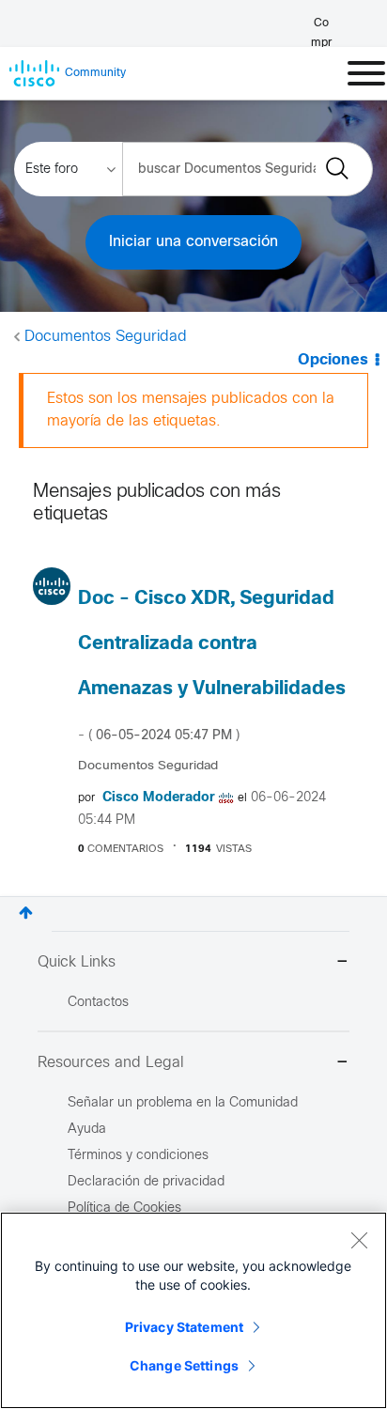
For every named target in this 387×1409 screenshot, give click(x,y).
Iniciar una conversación (193, 242)
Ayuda (87, 1129)
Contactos (98, 1003)
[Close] (358, 1240)
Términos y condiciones (138, 1156)
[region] (193, 1310)
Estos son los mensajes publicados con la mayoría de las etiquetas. (190, 410)
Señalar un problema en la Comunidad (183, 1103)
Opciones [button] (333, 360)
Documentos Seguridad (105, 337)
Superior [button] (26, 912)
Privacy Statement (184, 1327)
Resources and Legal (111, 1063)
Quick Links (77, 962)
